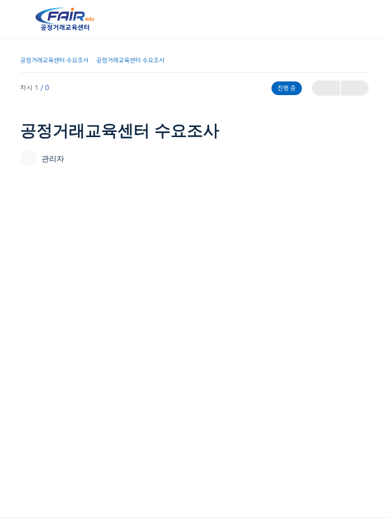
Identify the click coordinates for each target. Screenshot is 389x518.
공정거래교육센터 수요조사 (54, 60)
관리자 (53, 158)
